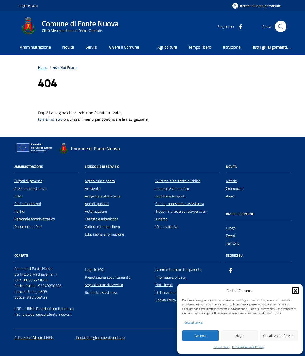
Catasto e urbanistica (101, 219)
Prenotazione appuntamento (107, 277)
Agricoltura (167, 47)
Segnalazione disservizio (104, 285)
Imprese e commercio (172, 188)
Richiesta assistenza (101, 292)
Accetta (200, 335)
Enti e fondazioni (27, 203)
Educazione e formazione (104, 234)
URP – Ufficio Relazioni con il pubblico (44, 308)
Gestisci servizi (193, 322)
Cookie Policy (222, 347)
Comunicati (235, 188)
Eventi (231, 235)
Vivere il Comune (124, 47)
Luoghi (231, 228)
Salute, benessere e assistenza (179, 203)
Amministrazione (35, 47)
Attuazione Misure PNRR (34, 337)
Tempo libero (199, 47)
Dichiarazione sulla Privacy (248, 347)
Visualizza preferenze (279, 335)
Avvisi (230, 196)
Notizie (231, 181)
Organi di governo (28, 181)
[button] (295, 290)
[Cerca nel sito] (280, 26)
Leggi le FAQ (95, 269)
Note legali (164, 285)
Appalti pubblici (97, 203)
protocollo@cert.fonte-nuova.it (47, 314)
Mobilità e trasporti (170, 196)
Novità (68, 47)
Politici (19, 211)
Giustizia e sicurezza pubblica (177, 181)
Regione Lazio (28, 5)
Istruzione (232, 47)
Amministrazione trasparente (178, 269)
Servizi (91, 47)
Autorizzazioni (96, 211)
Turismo (161, 219)
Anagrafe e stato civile (102, 196)
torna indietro (50, 119)
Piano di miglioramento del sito (100, 337)
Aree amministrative (30, 188)
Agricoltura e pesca (100, 181)
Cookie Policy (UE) (169, 300)
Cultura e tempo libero (102, 226)
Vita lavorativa (166, 226)
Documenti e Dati (28, 226)
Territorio (232, 243)
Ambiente (92, 188)
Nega (239, 335)
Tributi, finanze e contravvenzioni (181, 211)
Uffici (18, 196)
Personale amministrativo (34, 219)
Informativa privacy (170, 277)
